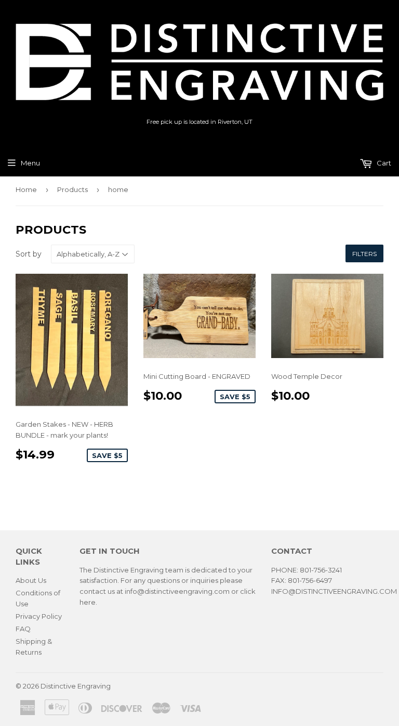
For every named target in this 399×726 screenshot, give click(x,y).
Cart (383, 163)
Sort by (29, 254)
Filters (364, 254)
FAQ (23, 629)
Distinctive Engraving (76, 686)
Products (72, 189)
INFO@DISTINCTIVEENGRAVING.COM (334, 591)
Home (26, 189)
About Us (31, 580)
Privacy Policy (39, 616)
